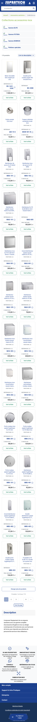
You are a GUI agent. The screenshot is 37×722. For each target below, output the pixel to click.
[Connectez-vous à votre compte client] (30, 3)
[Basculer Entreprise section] (33, 695)
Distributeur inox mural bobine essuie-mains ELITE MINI (10, 385)
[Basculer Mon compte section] (33, 685)
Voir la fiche (9, 97)
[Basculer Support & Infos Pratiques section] (33, 690)
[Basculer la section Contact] (33, 700)
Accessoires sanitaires (17, 15)
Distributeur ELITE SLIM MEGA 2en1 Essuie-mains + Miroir (27, 209)
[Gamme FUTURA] (5, 34)
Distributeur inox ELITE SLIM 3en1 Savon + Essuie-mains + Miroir (9, 253)
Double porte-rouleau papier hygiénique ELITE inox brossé (9, 560)
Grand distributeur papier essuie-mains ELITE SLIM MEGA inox (27, 253)
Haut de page (18, 605)
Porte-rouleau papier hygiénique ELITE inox (9, 471)
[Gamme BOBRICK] (5, 41)
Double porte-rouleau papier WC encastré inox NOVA (27, 78)
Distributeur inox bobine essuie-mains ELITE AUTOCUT (10, 341)
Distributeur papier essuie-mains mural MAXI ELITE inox (9, 209)
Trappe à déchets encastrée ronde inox (27, 121)
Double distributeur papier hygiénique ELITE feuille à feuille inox (27, 517)
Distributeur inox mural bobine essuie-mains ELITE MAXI (27, 341)
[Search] (33, 8)
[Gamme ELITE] (5, 28)
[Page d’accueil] (15, 3)
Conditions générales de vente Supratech (17, 710)
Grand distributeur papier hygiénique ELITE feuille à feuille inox (9, 516)
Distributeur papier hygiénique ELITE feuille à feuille (27, 472)
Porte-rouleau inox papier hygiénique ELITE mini (9, 428)
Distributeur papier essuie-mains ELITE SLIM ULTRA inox (9, 297)
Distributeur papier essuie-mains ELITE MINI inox (27, 297)
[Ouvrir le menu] (2, 3)
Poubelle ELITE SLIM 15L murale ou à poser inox (27, 559)
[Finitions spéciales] (5, 47)
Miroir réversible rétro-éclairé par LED (10, 77)
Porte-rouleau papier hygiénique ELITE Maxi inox (27, 428)
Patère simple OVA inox (10, 120)
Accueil (5, 15)
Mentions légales (17, 706)
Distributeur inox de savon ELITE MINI (27, 165)
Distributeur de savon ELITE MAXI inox (9, 165)
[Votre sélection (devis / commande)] (34, 3)
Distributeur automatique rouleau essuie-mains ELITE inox (27, 385)
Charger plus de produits (18, 589)
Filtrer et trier (19, 717)
